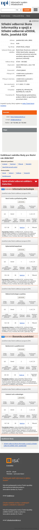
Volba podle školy (18, 16)
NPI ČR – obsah (11, 472)
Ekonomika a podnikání (22, 336)
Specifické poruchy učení (9, 167)
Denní (4, 173)
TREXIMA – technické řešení (15, 474)
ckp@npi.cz (10, 496)
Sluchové (13, 164)
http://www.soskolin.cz (18, 117)
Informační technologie (23, 189)
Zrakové (4, 164)
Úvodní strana (5, 16)
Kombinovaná (6, 176)
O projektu (9, 465)
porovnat (21, 202)
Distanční (27, 173)
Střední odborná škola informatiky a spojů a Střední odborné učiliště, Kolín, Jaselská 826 (20, 445)
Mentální (28, 164)
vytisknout (35, 21)
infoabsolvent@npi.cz (14, 520)
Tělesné (20, 164)
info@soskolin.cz (16, 120)
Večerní (11, 173)
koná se (22, 227)
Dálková (18, 173)
